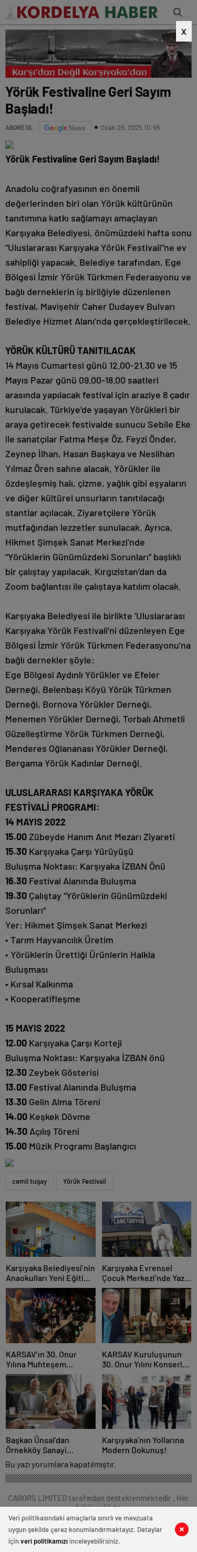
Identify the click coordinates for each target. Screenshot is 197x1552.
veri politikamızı (44, 1541)
